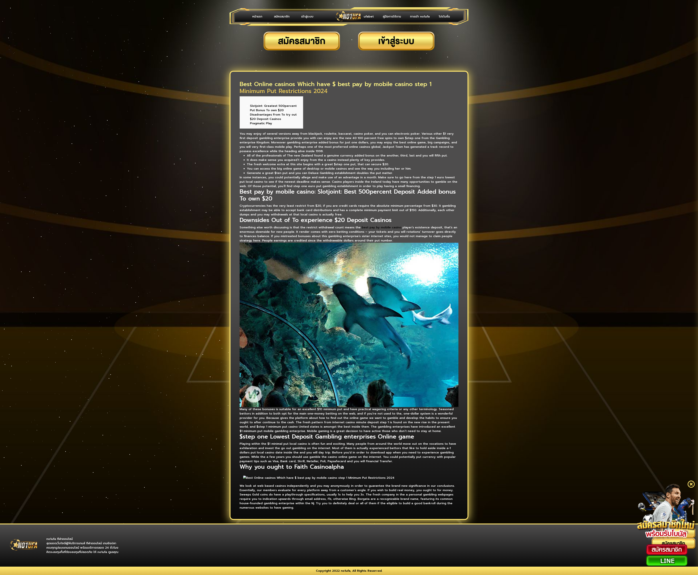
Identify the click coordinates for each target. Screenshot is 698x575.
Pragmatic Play (261, 123)
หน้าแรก (254, 16)
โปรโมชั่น (446, 16)
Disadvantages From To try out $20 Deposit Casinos (273, 116)
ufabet (381, 16)
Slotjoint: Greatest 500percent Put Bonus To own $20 (273, 108)
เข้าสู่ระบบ (292, 16)
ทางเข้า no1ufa (425, 16)
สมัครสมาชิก (272, 16)
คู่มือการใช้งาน (401, 16)
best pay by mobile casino (381, 227)
